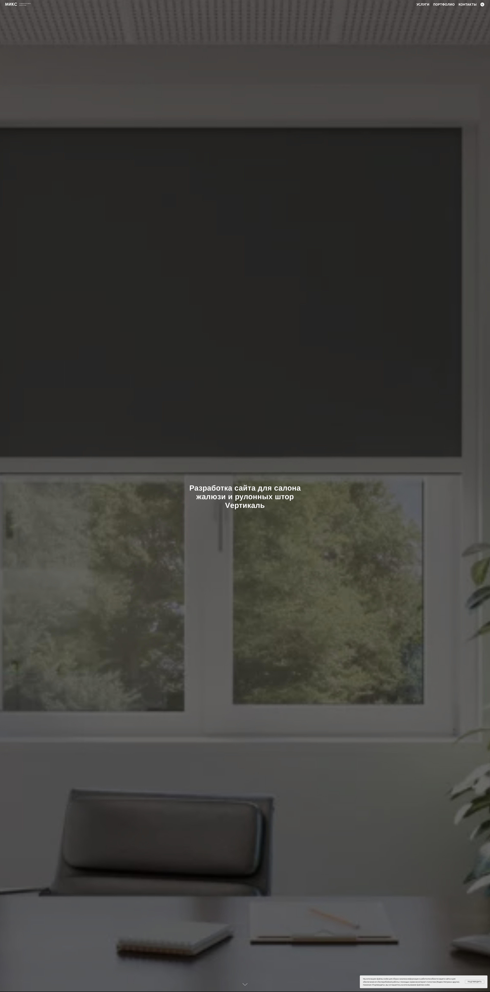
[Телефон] (482, 4)
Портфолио (444, 4)
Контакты (467, 4)
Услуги (422, 4)
